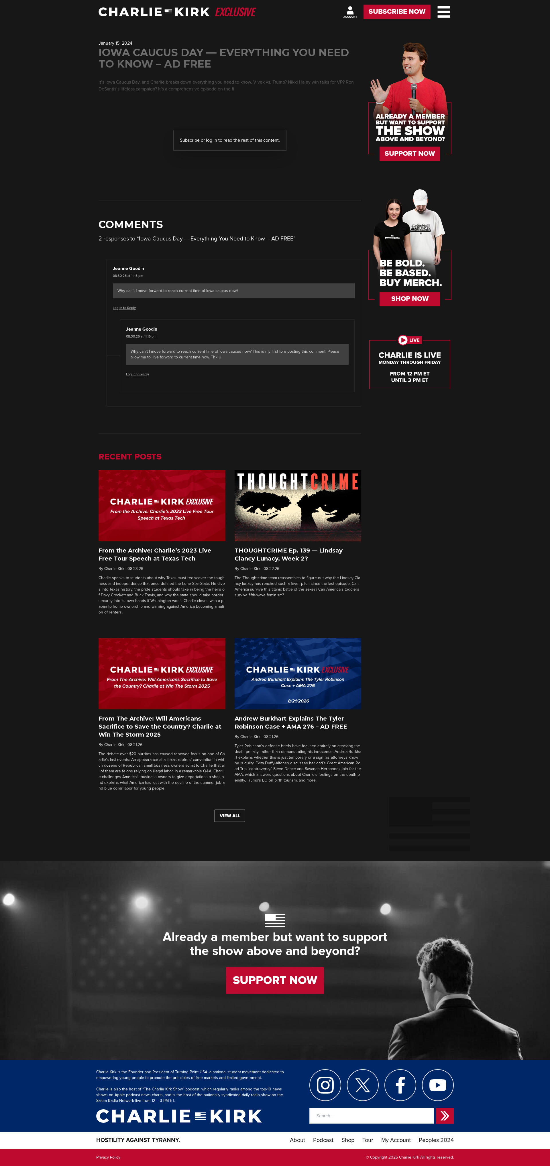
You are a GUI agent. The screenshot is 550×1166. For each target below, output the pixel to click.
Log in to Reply (124, 308)
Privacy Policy (108, 1157)
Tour (367, 1140)
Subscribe (190, 140)
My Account (396, 1140)
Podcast (323, 1140)
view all (230, 816)
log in (211, 140)
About (297, 1140)
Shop (347, 1140)
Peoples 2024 (436, 1140)
